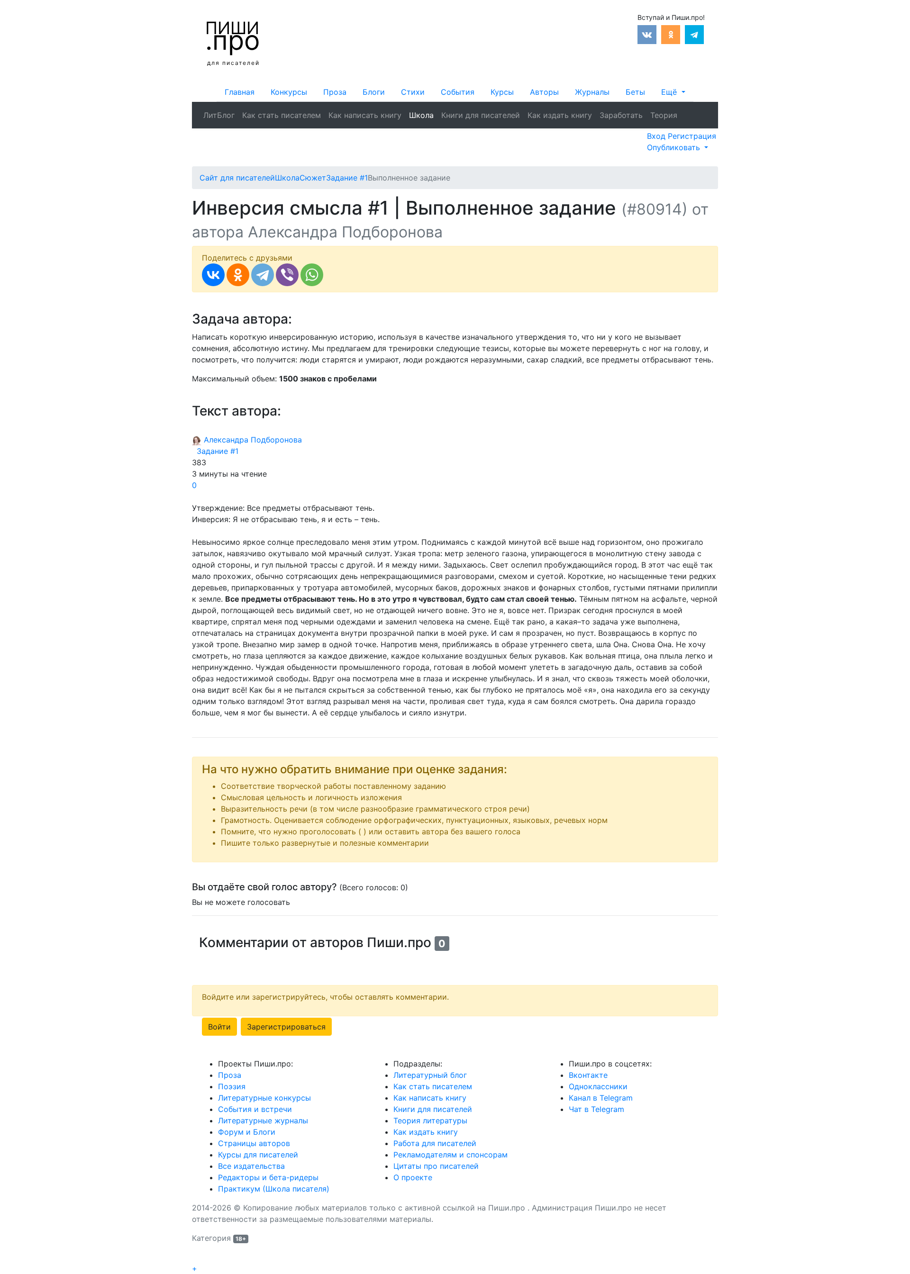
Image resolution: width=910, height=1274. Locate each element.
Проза (334, 92)
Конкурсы (289, 92)
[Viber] (287, 274)
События (457, 92)
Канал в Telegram (601, 1097)
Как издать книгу (560, 115)
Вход (657, 136)
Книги (480, 115)
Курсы (502, 92)
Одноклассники (598, 1086)
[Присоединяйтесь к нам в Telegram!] (694, 33)
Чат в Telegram (596, 1109)
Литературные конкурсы (264, 1097)
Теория (663, 115)
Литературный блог (430, 1075)
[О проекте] (685, 109)
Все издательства (251, 1166)
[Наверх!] (198, 1258)
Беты (635, 92)
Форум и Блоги (246, 1132)
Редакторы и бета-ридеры (268, 1177)
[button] (673, 92)
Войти (219, 1026)
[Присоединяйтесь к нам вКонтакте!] (646, 33)
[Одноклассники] (238, 274)
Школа (421, 115)
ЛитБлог (219, 115)
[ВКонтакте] (213, 274)
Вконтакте (588, 1075)
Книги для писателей (432, 1109)
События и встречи (255, 1109)
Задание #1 (215, 451)
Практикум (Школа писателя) (273, 1188)
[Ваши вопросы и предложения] (692, 109)
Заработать (621, 115)
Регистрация (692, 136)
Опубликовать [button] (674, 147)
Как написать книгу (364, 115)
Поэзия (232, 1086)
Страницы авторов (254, 1143)
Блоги (374, 92)
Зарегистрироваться (286, 1026)
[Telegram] (262, 274)
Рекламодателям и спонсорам (450, 1154)
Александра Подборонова (251, 439)
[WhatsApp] (311, 274)
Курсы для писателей (258, 1154)
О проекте (412, 1177)
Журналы (592, 92)
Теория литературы (430, 1120)
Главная (240, 92)
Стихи (413, 92)
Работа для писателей (434, 1143)
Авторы (544, 92)
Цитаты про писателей (436, 1166)
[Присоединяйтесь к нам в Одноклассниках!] (670, 33)
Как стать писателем (281, 115)
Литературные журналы (263, 1120)
